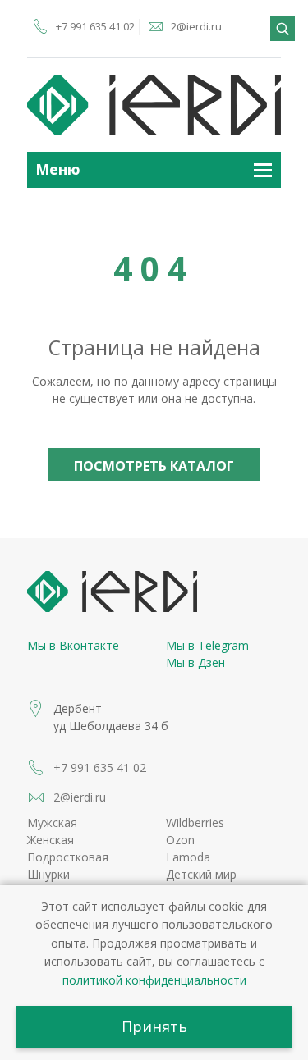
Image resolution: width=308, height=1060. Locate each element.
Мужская (52, 822)
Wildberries (195, 822)
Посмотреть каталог (154, 466)
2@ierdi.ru (196, 26)
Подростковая (67, 857)
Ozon (180, 840)
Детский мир (201, 874)
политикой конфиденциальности (154, 980)
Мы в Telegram (207, 645)
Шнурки (48, 874)
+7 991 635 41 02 (95, 26)
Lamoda (188, 857)
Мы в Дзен (195, 662)
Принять (154, 1026)
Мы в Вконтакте (73, 645)
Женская (50, 840)
